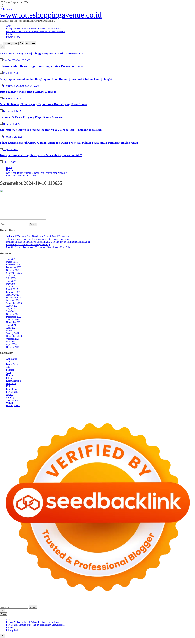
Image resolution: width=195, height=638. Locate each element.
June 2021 (11, 325)
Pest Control (12, 391)
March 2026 (12, 262)
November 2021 (14, 322)
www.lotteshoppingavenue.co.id (51, 15)
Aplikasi (10, 361)
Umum (9, 402)
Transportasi (12, 400)
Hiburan (10, 375)
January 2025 (12, 295)
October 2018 (12, 347)
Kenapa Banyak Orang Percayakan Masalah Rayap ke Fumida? (41, 155)
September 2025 (14, 273)
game (8, 372)
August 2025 (12, 275)
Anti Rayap (11, 358)
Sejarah (9, 394)
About (9, 26)
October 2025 (12, 270)
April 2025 (11, 286)
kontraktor (11, 383)
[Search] (21, 43)
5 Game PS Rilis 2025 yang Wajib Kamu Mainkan (32, 117)
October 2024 (12, 300)
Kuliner (9, 386)
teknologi (10, 397)
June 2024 (11, 311)
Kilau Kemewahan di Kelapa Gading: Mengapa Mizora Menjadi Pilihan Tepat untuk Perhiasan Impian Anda (69, 142)
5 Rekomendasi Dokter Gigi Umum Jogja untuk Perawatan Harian (42, 66)
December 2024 (13, 297)
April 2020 (11, 344)
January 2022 (12, 319)
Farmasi (10, 369)
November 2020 (14, 336)
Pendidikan (11, 389)
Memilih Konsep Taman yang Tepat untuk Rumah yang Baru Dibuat (43, 104)
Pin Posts (10, 34)
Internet (9, 378)
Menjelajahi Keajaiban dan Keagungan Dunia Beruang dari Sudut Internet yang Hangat (56, 79)
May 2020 (11, 341)
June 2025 (11, 281)
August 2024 (12, 305)
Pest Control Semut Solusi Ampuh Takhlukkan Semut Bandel (35, 31)
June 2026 (11, 259)
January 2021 (12, 333)
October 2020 (12, 338)
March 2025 (12, 289)
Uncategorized (13, 405)
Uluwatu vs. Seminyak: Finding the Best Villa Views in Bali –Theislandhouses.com (51, 129)
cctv (8, 367)
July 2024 (11, 308)
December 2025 (13, 267)
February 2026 (13, 264)
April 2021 (11, 327)
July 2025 (11, 278)
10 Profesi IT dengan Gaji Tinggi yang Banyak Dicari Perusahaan (41, 53)
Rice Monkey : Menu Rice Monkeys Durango (28, 91)
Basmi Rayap (12, 364)
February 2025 (13, 292)
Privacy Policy (13, 37)
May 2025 (11, 284)
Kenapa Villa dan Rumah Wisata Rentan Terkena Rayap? (33, 28)
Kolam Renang (13, 380)
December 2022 (13, 316)
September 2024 (14, 303)
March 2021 (12, 330)
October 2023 (12, 314)
